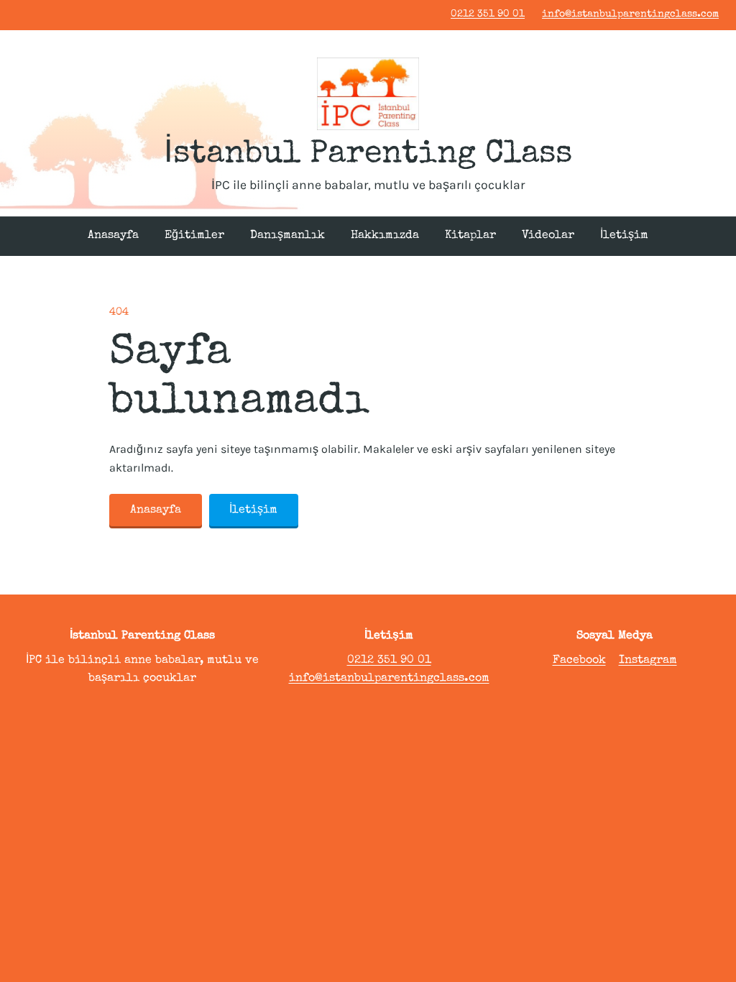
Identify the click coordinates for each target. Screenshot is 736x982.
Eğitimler (194, 236)
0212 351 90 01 (488, 14)
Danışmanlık (287, 236)
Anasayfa (113, 236)
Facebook (579, 660)
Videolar (548, 236)
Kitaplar (470, 236)
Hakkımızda (385, 236)
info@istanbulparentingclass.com (630, 14)
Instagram (648, 660)
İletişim (624, 236)
